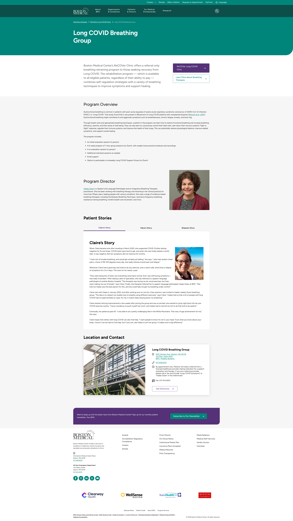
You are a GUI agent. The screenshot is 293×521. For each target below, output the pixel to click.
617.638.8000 (78, 460)
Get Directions (162, 388)
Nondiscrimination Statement (148, 515)
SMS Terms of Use (105, 515)
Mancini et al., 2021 (196, 115)
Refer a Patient (173, 2)
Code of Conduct (118, 515)
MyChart (209, 2)
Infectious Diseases (80, 22)
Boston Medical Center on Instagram (81, 478)
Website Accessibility (80, 517)
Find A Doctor (165, 435)
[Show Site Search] (217, 11)
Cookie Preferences (131, 515)
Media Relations (203, 435)
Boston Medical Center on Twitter (92, 478)
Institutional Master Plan (169, 442)
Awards (125, 435)
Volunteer (201, 446)
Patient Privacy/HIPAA (167, 515)
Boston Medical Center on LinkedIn (86, 478)
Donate (162, 2)
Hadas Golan (89, 189)
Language (223, 2)
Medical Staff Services (206, 439)
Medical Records (166, 450)
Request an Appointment (192, 2)
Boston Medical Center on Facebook (75, 478)
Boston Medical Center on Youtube (97, 478)
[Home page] (84, 439)
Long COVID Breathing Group (124, 22)
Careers (125, 445)
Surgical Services (163, 510)
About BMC (151, 510)
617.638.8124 (161, 363)
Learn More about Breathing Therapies (189, 78)
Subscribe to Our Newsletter (186, 416)
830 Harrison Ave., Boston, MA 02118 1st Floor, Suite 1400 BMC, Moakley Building (171, 356)
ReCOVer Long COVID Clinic (100, 22)
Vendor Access (203, 442)
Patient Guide (140, 510)
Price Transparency (167, 453)
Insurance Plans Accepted (170, 446)
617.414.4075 (77, 472)
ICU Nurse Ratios (166, 439)
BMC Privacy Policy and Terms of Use (85, 515)
